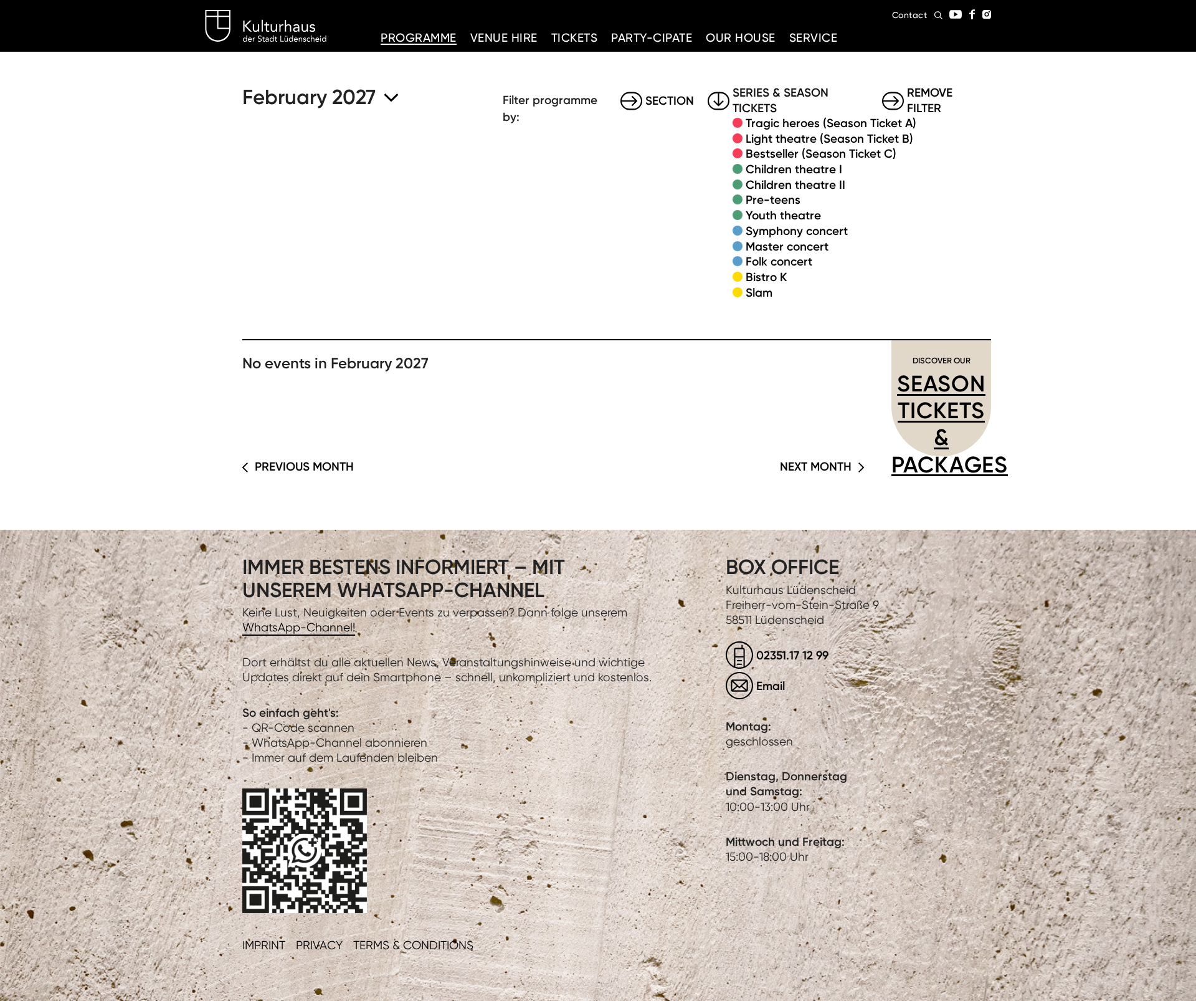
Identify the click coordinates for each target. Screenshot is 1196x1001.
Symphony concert (797, 231)
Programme (419, 38)
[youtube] (955, 14)
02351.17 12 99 (792, 655)
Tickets (574, 38)
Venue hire (504, 38)
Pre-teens (773, 200)
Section (669, 100)
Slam (759, 292)
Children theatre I (794, 169)
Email (770, 686)
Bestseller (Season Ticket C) (821, 153)
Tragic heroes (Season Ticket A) (831, 123)
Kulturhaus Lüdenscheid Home (265, 26)
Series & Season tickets (780, 101)
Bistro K (766, 277)
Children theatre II (795, 185)
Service (813, 38)
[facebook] (972, 14)
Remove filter (929, 101)
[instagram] (986, 14)
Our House (741, 38)
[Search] (938, 15)
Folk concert (779, 261)
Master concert (787, 246)
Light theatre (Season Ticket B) (829, 139)
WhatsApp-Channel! (298, 627)
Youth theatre (783, 215)
